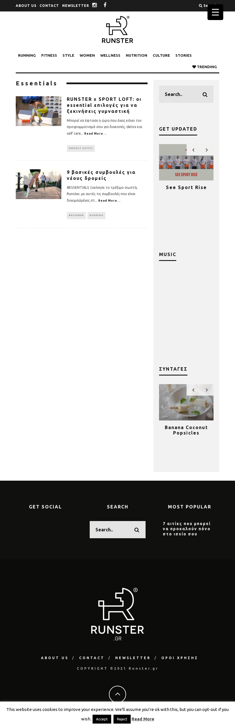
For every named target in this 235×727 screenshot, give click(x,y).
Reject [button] (122, 719)
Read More (143, 718)
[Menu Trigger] (215, 12)
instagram (99, 5)
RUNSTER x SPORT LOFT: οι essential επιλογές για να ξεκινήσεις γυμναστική (104, 105)
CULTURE (161, 55)
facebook (109, 5)
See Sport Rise (186, 187)
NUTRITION (136, 55)
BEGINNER (76, 215)
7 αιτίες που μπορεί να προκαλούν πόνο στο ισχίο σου (187, 528)
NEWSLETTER (75, 5)
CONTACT (49, 5)
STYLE (68, 55)
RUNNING (27, 55)
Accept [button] (102, 719)
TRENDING (206, 67)
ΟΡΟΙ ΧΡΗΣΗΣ (179, 658)
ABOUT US (26, 5)
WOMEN (87, 55)
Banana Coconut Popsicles (186, 430)
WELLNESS (110, 55)
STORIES (183, 55)
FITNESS (49, 55)
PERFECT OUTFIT (81, 148)
